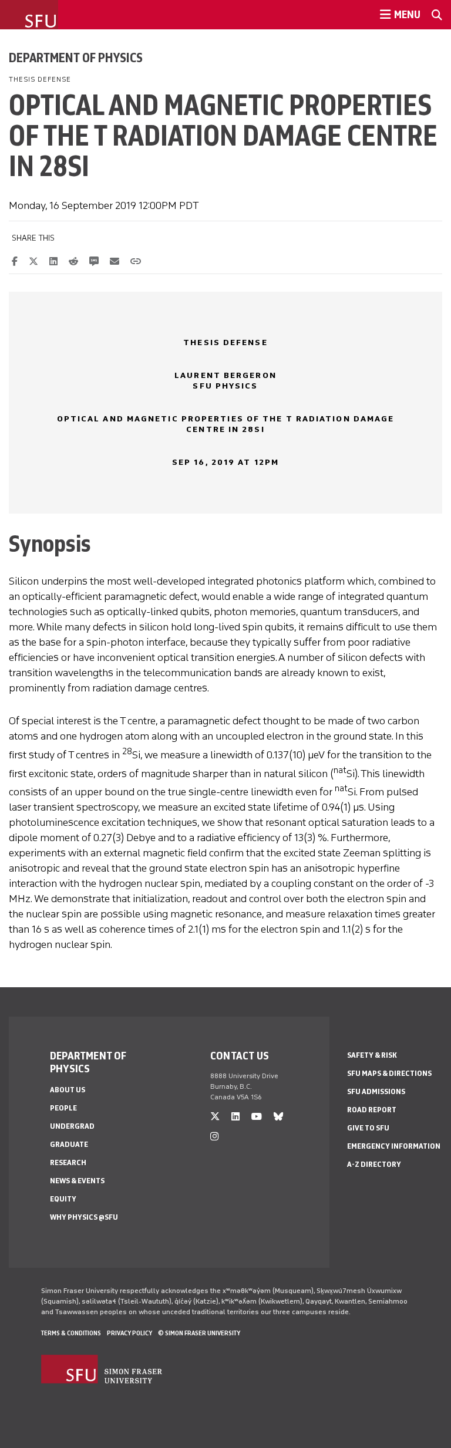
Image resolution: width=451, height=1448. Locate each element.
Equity (63, 1199)
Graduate (69, 1144)
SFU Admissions (376, 1091)
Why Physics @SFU (84, 1217)
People (63, 1108)
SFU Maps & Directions (389, 1073)
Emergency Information (393, 1146)
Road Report (371, 1110)
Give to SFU (368, 1128)
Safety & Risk (372, 1055)
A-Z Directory (374, 1164)
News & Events (77, 1181)
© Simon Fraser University (199, 1333)
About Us (67, 1090)
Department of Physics (76, 57)
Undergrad (72, 1126)
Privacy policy (129, 1333)
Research (68, 1162)
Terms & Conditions (71, 1333)
